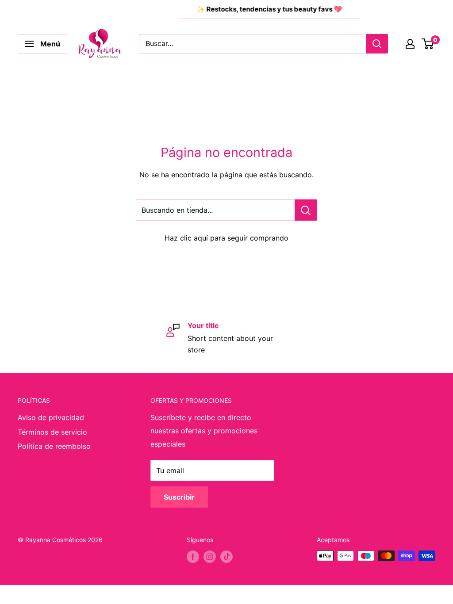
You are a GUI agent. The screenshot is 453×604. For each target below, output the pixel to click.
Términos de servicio (52, 432)
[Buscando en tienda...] (306, 210)
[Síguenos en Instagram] (209, 556)
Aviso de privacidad (51, 417)
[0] (428, 43)
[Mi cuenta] (410, 44)
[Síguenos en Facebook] (193, 556)
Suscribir (179, 497)
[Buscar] (377, 44)
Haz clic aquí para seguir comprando (226, 237)
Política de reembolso (54, 446)
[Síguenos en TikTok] (226, 556)
